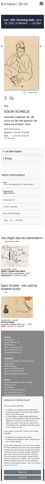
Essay (8, 158)
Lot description (13, 151)
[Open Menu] (41, 4)
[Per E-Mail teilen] (10, 220)
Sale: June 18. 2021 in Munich (22, 21)
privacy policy (12, 465)
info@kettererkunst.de (12, 352)
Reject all (22, 472)
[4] (40, 46)
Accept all (22, 478)
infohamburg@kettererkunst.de (16, 374)
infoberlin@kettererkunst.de (14, 395)
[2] (2, 46)
